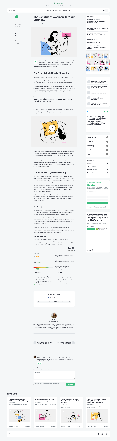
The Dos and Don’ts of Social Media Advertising (45, 400)
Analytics (21, 16)
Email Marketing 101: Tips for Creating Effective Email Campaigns (96, 41)
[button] (104, 10)
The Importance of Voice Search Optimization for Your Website (71, 400)
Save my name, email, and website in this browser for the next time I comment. (47, 384)
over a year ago (90, 127)
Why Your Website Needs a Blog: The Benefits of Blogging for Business (96, 400)
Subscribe (98, 202)
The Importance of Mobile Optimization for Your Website (97, 35)
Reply (39, 363)
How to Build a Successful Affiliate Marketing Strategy (19, 400)
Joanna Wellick (54, 322)
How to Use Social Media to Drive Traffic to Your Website (97, 29)
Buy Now (91, 229)
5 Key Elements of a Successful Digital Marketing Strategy (96, 22)
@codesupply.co (90, 72)
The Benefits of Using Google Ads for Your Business (97, 48)
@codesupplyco (90, 130)
